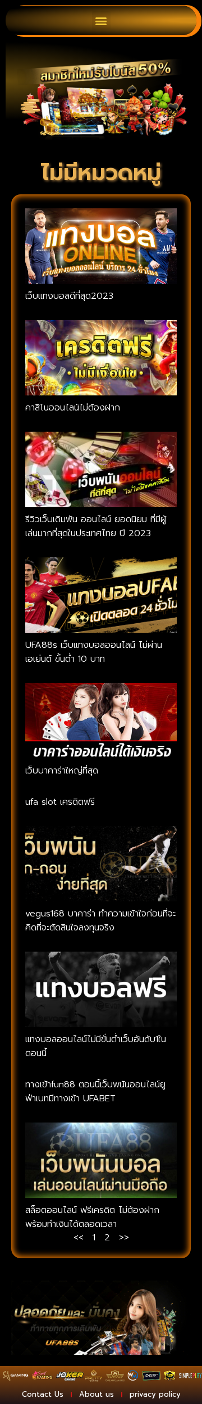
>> (124, 1237)
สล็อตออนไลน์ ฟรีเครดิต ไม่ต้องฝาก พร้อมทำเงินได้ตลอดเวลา (92, 1217)
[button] (101, 20)
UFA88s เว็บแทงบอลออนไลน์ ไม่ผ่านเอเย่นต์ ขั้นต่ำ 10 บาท (93, 652)
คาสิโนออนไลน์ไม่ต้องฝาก (72, 407)
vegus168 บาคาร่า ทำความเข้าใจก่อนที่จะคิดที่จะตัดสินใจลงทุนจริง (100, 920)
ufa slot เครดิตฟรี (60, 802)
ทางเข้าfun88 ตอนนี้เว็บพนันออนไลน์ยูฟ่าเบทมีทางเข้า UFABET (95, 1091)
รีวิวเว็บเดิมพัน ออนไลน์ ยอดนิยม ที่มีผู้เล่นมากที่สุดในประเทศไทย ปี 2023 (95, 526)
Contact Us (42, 1394)
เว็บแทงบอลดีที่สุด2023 (69, 296)
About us (96, 1394)
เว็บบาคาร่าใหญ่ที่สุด (61, 770)
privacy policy (155, 1394)
